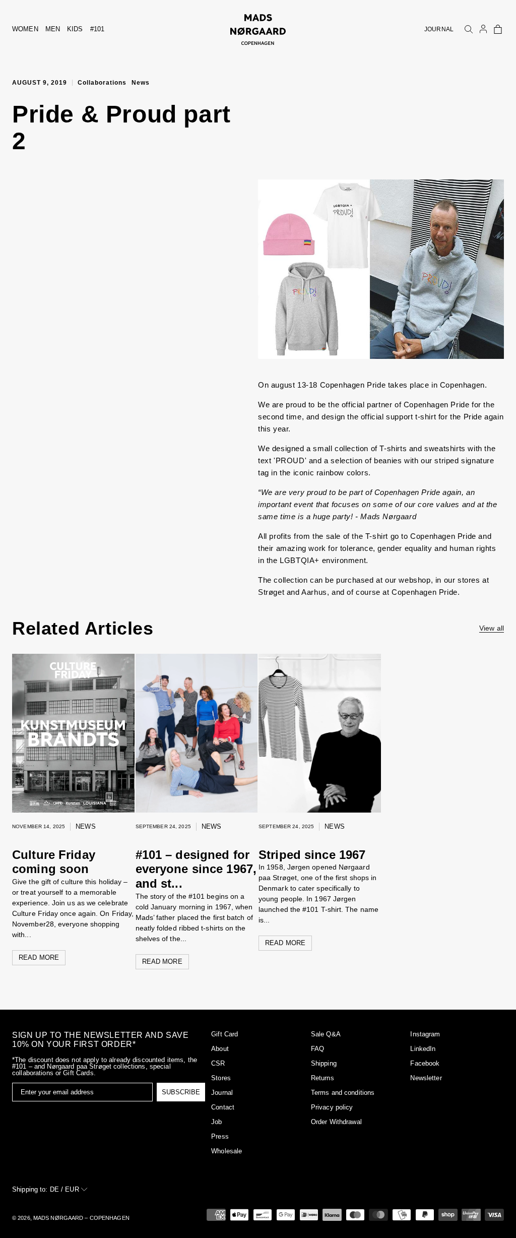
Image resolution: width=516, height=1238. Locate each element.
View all (491, 628)
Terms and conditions (343, 1092)
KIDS (75, 29)
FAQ (317, 1049)
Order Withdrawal (336, 1122)
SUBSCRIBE (181, 1092)
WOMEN (25, 29)
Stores (221, 1078)
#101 (97, 29)
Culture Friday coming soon (53, 862)
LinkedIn (422, 1049)
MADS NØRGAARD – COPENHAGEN (81, 1218)
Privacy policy (332, 1107)
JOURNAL (439, 29)
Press (220, 1136)
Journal (222, 1092)
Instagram (425, 1034)
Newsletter (425, 1078)
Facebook (424, 1063)
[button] (498, 29)
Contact (222, 1107)
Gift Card (224, 1034)
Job (216, 1122)
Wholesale (226, 1151)
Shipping (324, 1063)
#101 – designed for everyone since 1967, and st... (196, 869)
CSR (218, 1063)
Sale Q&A (326, 1034)
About (220, 1049)
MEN (52, 29)
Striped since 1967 (312, 854)
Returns (322, 1078)
